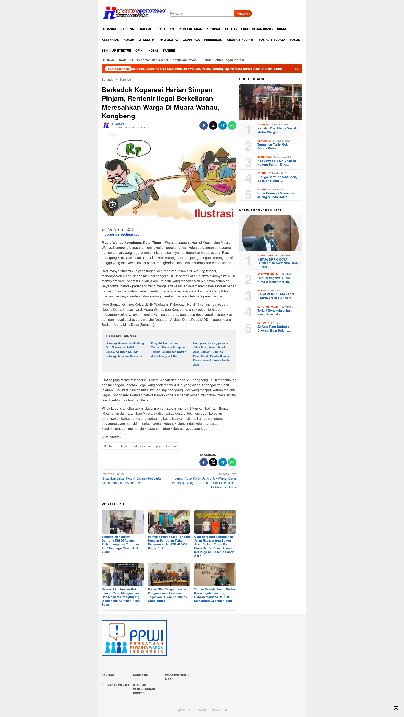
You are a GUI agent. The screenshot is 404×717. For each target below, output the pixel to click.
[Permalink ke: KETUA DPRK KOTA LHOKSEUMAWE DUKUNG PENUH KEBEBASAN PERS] (270, 233)
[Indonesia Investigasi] (135, 13)
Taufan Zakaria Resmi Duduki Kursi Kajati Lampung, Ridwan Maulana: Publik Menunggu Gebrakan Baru (215, 595)
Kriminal (263, 124)
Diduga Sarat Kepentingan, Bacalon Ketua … (277, 179)
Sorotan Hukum (267, 274)
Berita (108, 446)
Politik (262, 173)
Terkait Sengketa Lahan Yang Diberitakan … (274, 312)
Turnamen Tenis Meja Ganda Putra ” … (272, 146)
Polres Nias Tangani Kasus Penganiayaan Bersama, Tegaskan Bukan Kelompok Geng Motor (167, 595)
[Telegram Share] (222, 125)
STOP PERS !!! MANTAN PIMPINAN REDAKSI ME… (277, 296)
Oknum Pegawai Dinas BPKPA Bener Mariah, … (275, 280)
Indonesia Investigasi (147, 446)
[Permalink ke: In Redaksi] (106, 125)
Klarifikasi (264, 157)
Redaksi (108, 675)
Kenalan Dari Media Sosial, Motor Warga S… (277, 130)
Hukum (122, 446)
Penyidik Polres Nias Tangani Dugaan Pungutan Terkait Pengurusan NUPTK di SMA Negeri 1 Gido (168, 349)
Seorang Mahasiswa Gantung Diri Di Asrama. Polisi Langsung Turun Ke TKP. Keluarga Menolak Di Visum (125, 349)
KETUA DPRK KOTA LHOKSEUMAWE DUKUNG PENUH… (277, 263)
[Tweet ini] (213, 125)
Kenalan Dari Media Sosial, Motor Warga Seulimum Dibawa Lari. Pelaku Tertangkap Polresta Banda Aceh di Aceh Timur (163, 69)
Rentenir (172, 446)
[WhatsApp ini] (232, 125)
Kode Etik (140, 675)
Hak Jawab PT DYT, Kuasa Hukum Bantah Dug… (276, 162)
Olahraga (264, 140)
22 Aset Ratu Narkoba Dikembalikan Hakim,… (274, 328)
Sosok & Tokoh (267, 255)
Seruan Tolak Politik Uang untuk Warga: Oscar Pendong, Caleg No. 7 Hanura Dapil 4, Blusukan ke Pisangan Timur (204, 480)
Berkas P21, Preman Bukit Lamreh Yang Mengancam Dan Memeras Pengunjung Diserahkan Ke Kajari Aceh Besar (121, 596)
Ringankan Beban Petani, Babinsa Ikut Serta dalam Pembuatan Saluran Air (131, 478)
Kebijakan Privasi (115, 685)
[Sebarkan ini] (203, 125)
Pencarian (243, 13)
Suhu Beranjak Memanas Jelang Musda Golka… (275, 195)
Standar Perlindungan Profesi (144, 689)
